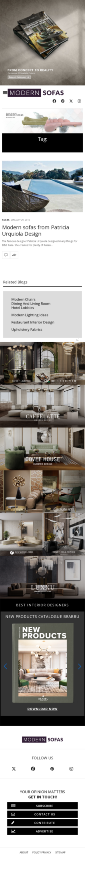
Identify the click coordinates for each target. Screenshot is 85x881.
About (24, 852)
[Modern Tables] (42, 739)
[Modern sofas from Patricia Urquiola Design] (42, 186)
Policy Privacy (41, 852)
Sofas (5, 219)
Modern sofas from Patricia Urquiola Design (35, 230)
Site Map (60, 852)
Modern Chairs (23, 299)
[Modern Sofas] (35, 93)
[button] (79, 666)
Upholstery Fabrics (26, 329)
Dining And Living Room (30, 303)
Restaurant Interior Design (32, 322)
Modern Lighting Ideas (29, 314)
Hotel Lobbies (22, 307)
